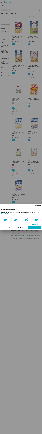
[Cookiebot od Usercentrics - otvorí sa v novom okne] (36, 205)
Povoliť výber (21, 227)
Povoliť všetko (34, 227)
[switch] (15, 220)
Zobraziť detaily (35, 224)
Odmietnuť (8, 227)
